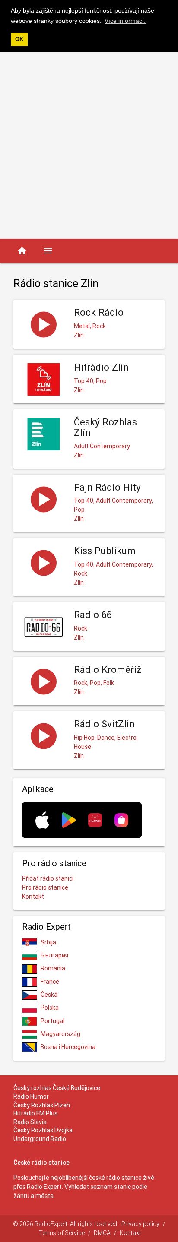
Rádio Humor (31, 1096)
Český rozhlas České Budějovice (56, 1088)
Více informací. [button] (125, 20)
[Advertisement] (89, 145)
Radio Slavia (30, 1122)
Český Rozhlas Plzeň (41, 1105)
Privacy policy (140, 1224)
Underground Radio (39, 1139)
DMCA (102, 1233)
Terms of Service (62, 1233)
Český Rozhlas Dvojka (43, 1130)
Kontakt (33, 896)
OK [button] (19, 39)
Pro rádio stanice (45, 887)
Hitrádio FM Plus (35, 1113)
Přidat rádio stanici (47, 878)
